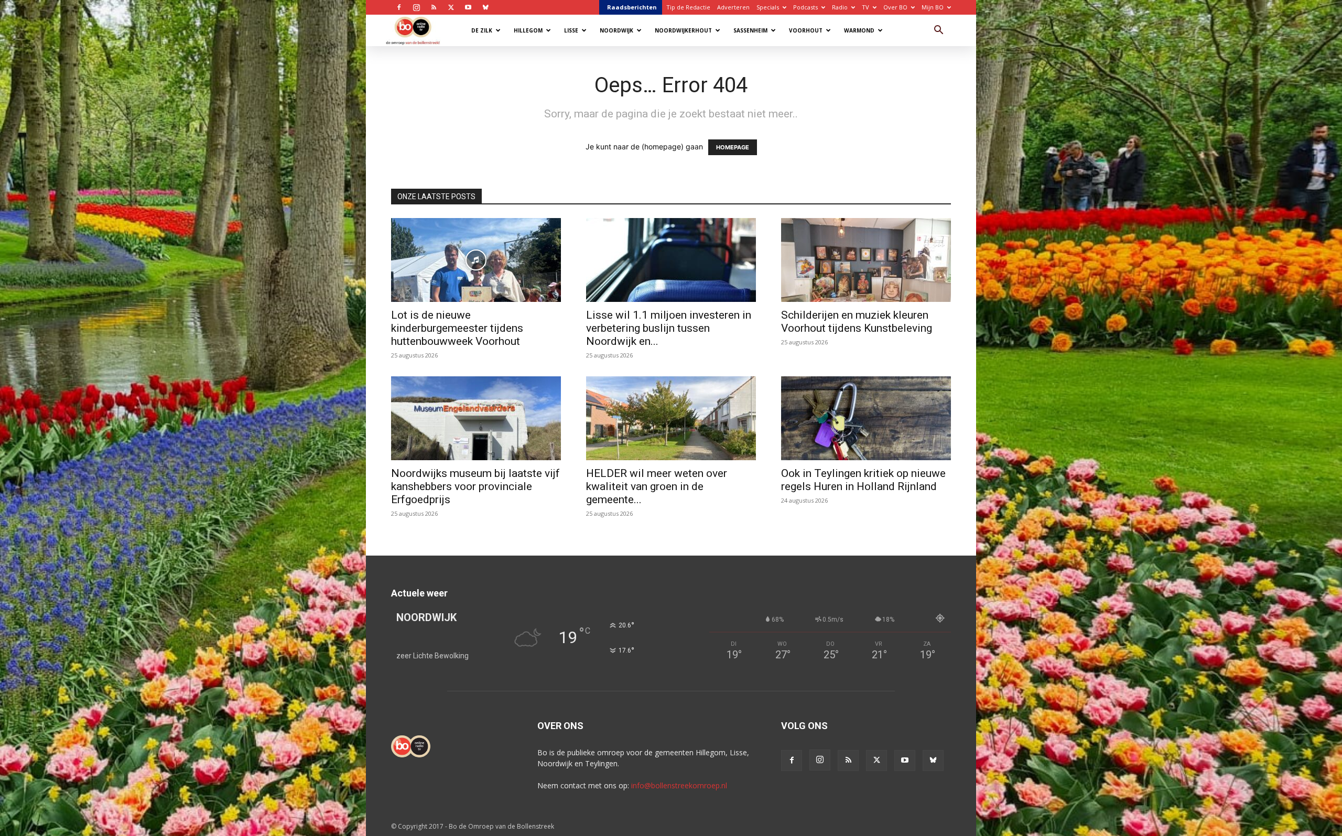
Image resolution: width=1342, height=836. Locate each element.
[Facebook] (399, 7)
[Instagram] (416, 7)
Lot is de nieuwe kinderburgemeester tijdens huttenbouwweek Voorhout (457, 328)
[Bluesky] (485, 7)
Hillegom (528, 30)
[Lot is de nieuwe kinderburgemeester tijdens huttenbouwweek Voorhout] (476, 260)
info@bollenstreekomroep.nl (679, 785)
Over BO (895, 7)
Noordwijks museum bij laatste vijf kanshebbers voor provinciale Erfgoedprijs (475, 486)
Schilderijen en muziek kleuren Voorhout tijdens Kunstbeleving (856, 321)
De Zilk (481, 30)
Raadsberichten (632, 7)
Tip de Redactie (688, 7)
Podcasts (805, 7)
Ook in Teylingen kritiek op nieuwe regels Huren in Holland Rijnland (863, 480)
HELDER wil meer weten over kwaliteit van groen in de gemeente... (656, 486)
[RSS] (433, 7)
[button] (938, 31)
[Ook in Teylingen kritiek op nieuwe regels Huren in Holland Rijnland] (866, 418)
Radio (840, 7)
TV (865, 7)
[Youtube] (468, 7)
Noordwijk (616, 30)
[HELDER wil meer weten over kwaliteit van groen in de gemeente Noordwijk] (671, 418)
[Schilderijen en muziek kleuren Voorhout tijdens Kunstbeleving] (866, 260)
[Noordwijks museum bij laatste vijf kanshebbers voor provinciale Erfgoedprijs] (476, 418)
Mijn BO (933, 7)
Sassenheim (750, 30)
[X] (451, 7)
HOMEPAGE (732, 147)
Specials (767, 7)
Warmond (859, 30)
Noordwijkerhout (683, 30)
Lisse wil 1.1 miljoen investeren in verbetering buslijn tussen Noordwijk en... (668, 328)
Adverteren (733, 7)
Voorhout (805, 30)
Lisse (571, 30)
